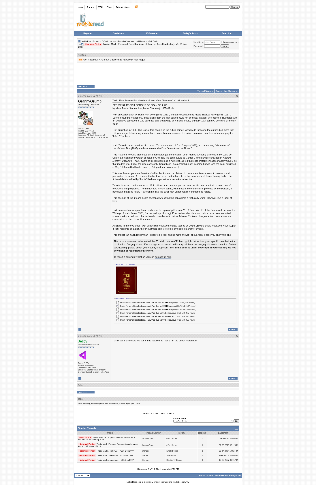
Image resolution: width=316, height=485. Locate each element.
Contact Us (203, 475)
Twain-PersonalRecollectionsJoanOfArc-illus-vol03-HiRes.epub (148, 309)
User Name (198, 42)
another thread (195, 228)
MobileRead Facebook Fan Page (127, 59)
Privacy (232, 475)
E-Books (150, 33)
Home (79, 7)
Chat (109, 7)
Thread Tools (204, 91)
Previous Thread (151, 413)
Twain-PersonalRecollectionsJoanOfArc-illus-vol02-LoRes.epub (148, 316)
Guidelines (118, 33)
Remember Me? (231, 42)
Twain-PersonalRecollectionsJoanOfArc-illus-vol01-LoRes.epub (148, 313)
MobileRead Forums (90, 41)
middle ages (124, 403)
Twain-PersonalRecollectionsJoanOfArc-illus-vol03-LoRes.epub (148, 320)
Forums (90, 7)
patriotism (135, 403)
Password (197, 46)
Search (225, 33)
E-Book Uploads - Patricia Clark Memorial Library (123, 41)
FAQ (212, 475)
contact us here (163, 257)
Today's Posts (190, 33)
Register (87, 33)
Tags (80, 399)
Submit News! (123, 7)
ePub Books (153, 41)
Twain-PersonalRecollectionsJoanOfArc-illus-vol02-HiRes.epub (148, 306)
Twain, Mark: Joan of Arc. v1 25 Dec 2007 (115, 451)
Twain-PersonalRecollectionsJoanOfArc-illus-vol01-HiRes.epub (148, 302)
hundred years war (99, 403)
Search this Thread (225, 91)
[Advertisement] (158, 74)
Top (239, 475)
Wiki (100, 7)
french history (84, 403)
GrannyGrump (89, 101)
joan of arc (113, 403)
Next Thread (166, 413)
